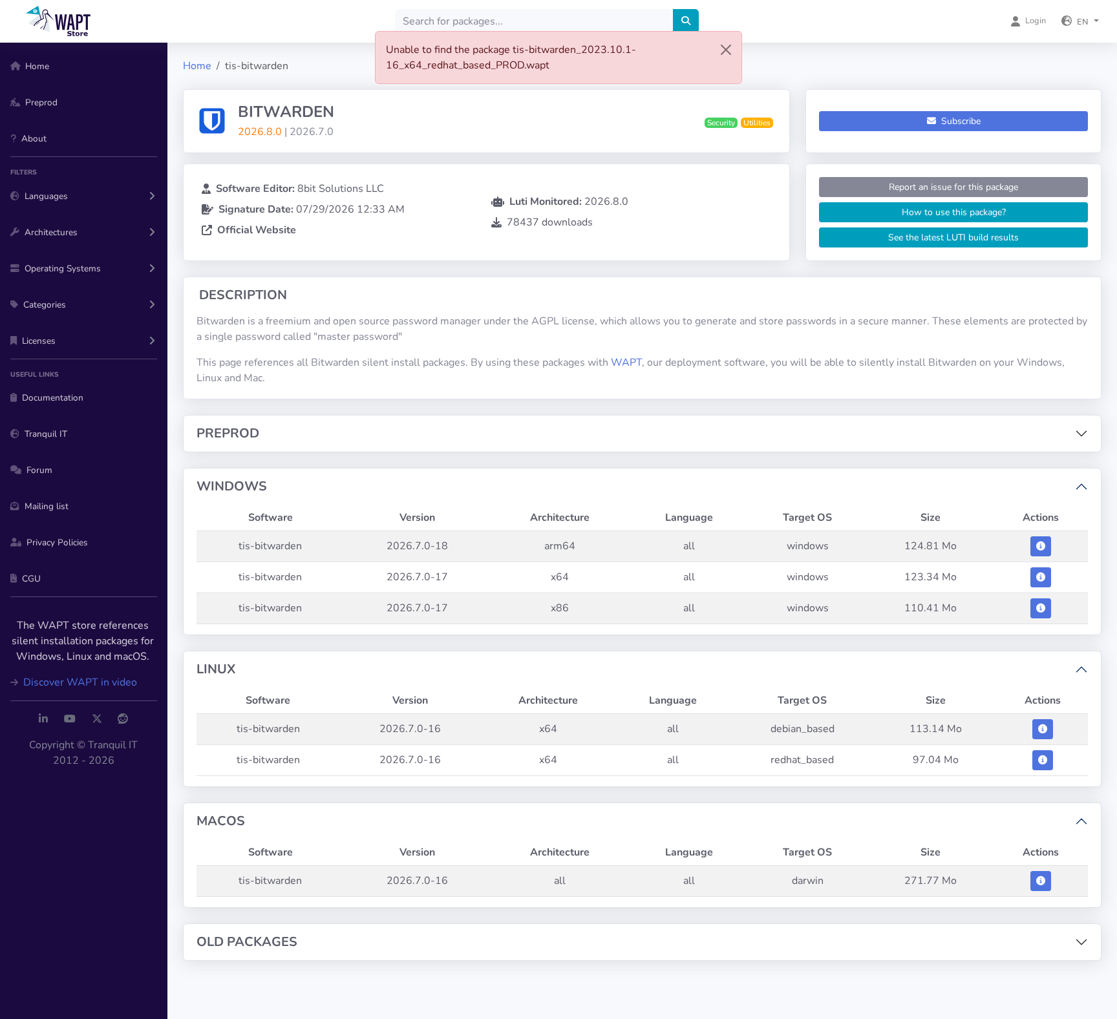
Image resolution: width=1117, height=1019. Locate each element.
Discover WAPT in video (79, 682)
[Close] (725, 50)
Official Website (256, 230)
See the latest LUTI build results (953, 237)
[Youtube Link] (70, 719)
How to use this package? (954, 212)
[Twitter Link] (97, 719)
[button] (1080, 21)
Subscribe (960, 121)
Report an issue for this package (953, 187)
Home (197, 66)
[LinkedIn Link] (43, 719)
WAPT (626, 362)
